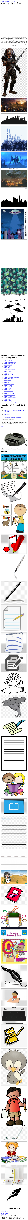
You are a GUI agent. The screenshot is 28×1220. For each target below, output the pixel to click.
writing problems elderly (10, 397)
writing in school (8, 396)
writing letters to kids (9, 378)
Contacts (5, 1)
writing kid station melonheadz (11, 377)
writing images (7, 366)
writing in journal (8, 385)
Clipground (8, 1215)
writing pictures (7, 371)
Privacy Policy (4, 1213)
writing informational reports (11, 402)
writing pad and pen (9, 374)
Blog (2, 1)
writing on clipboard (9, 384)
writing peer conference (9, 369)
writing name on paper (9, 363)
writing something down (10, 362)
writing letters (7, 367)
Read (2, 426)
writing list (6, 382)
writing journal (7, 380)
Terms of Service (5, 1211)
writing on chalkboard (9, 395)
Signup (9, 1)
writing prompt (7, 388)
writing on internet (8, 391)
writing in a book (8, 365)
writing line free (8, 373)
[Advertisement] (14, 20)
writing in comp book (9, 375)
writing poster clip (8, 386)
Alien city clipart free (6, 95)
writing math (7, 399)
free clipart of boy (8, 414)
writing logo (7, 389)
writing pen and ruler (9, 393)
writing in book (7, 400)
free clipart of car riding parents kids (12, 417)
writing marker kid (8, 360)
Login (13, 1)
